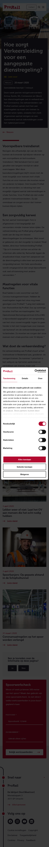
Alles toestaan (24, 459)
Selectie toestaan (24, 467)
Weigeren (24, 474)
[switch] (42, 432)
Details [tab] (25, 378)
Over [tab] (40, 378)
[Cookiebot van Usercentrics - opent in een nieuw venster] (35, 371)
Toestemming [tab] (9, 378)
